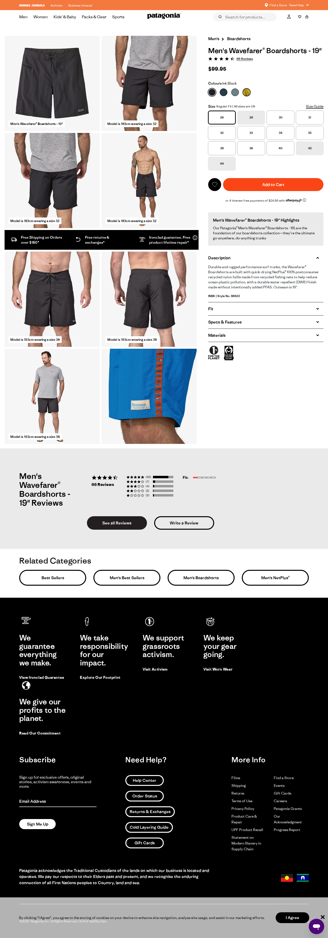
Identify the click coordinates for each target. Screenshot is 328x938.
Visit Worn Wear (217, 669)
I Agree (292, 917)
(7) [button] (147, 481)
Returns (237, 793)
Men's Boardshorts (201, 577)
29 (251, 117)
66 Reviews (245, 59)
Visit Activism (155, 669)
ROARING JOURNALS (32, 5)
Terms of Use (241, 801)
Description (219, 258)
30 (280, 117)
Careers (280, 801)
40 (280, 148)
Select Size (297, 23)
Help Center (144, 780)
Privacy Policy (242, 808)
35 (310, 133)
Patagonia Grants (288, 808)
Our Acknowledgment (288, 819)
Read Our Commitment (40, 733)
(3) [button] (147, 495)
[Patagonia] (164, 17)
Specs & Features (225, 322)
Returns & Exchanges (150, 811)
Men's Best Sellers (127, 577)
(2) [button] (147, 490)
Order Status (144, 796)
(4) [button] (147, 486)
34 (280, 133)
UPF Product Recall (247, 829)
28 (222, 117)
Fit (210, 308)
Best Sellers (53, 577)
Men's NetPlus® (275, 577)
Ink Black (222, 83)
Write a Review (184, 523)
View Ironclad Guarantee (41, 677)
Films (235, 778)
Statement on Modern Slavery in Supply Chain (246, 843)
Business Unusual (80, 5)
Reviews (225, 23)
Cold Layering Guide (149, 827)
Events (279, 785)
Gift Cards (144, 842)
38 (251, 148)
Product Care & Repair (244, 819)
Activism (56, 5)
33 (251, 133)
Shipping (238, 785)
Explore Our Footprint (100, 677)
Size (211, 106)
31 (309, 117)
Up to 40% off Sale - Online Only (164, 5)
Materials (216, 335)
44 (222, 164)
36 (222, 148)
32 (222, 133)
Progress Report (287, 829)
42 (310, 148)
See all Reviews (116, 523)
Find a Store (284, 778)
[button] (214, 184)
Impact (271, 23)
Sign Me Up (37, 824)
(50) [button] (148, 477)
